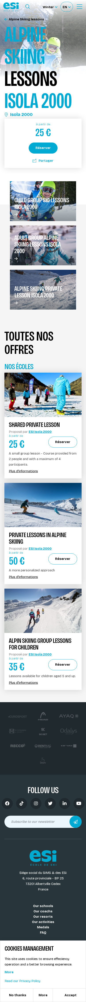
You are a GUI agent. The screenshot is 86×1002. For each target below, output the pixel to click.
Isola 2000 (21, 114)
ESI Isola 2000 (40, 432)
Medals (43, 927)
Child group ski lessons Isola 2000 (41, 203)
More (9, 972)
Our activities (43, 922)
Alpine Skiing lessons (26, 19)
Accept (71, 995)
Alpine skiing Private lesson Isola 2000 (38, 292)
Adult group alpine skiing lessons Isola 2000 (37, 244)
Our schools (43, 906)
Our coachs (43, 911)
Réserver (43, 148)
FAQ (43, 933)
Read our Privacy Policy (22, 981)
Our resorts (43, 917)
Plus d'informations (23, 471)
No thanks (17, 995)
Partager (46, 161)
